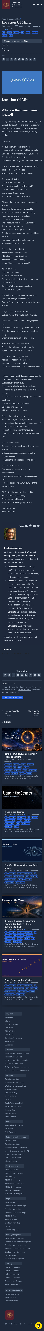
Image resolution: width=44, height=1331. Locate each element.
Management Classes (13, 1281)
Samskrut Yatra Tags (13, 1209)
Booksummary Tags (13, 1223)
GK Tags (8, 1226)
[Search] (34, 4)
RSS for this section (24, 690)
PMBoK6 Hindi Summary (14, 1183)
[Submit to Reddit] (34, 59)
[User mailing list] (34, 526)
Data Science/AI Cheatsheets (16, 1147)
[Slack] (30, 526)
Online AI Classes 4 (12, 1278)
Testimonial (9, 1028)
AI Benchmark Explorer (14, 1125)
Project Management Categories (17, 1248)
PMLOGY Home (11, 1031)
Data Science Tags (12, 1202)
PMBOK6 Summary (12, 1180)
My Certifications (11, 1024)
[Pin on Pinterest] (19, 59)
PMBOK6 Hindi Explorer (14, 1173)
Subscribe (9, 1045)
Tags (3, 48)
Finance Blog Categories (14, 1259)
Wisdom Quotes (11, 1089)
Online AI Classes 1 (12, 1267)
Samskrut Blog (11, 1093)
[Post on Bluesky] (30, 59)
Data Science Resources (14, 1082)
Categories (5, 50)
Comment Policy (11, 1301)
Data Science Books (13, 1144)
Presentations (10, 1117)
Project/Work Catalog (13, 1057)
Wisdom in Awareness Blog (11, 19)
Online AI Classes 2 (12, 1271)
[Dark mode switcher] (38, 4)
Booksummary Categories (15, 1252)
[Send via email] (26, 59)
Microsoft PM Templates (14, 1194)
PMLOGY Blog (10, 1113)
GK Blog (8, 1100)
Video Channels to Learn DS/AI (17, 1151)
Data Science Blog (12, 1079)
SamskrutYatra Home (13, 1038)
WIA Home (9, 1034)
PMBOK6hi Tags (11, 1219)
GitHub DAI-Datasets (13, 1158)
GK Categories (10, 1255)
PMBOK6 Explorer (12, 1170)
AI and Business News (13, 1106)
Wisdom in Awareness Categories (18, 1242)
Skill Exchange (10, 1132)
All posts (5, 45)
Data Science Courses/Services (17, 1053)
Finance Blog (10, 1110)
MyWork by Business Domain (16, 1060)
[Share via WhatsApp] (11, 59)
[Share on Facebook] (22, 59)
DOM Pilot (9, 1129)
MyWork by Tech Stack (14, 1064)
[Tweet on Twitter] (7, 59)
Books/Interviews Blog (14, 1103)
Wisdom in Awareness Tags (15, 1206)
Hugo (32, 1324)
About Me (9, 1017)
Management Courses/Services (17, 1070)
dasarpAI (17, 4)
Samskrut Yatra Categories (15, 1245)
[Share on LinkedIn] (3, 59)
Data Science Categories (14, 1238)
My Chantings (10, 1096)
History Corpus (11, 1161)
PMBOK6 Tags (10, 1216)
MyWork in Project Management (17, 1067)
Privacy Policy (10, 1297)
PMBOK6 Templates (13, 1187)
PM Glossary (10, 1177)
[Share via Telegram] (15, 59)
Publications (10, 1041)
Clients (7, 1021)
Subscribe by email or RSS (13, 697)
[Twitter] (38, 526)
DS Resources (10, 1141)
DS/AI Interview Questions (15, 1154)
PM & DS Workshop (12, 1284)
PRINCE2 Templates (13, 1190)
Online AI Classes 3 (12, 1274)
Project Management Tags (15, 1213)
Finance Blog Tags (12, 1230)
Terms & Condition (12, 1294)
